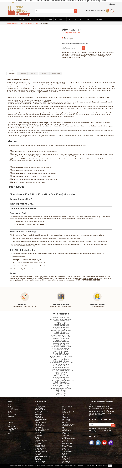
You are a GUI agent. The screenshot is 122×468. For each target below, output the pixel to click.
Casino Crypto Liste (61, 382)
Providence (65, 440)
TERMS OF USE (13, 428)
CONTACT (11, 431)
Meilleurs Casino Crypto (61, 338)
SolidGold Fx (66, 450)
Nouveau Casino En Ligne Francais (61, 356)
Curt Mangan (39, 427)
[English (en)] (112, 10)
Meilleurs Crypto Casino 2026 (61, 369)
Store (10, 408)
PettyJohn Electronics (68, 438)
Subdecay (65, 456)
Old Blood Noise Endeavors (70, 434)
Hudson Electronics (41, 461)
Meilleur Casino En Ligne (61, 321)
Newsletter (13, 411)
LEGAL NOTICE (13, 427)
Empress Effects (40, 447)
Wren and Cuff (66, 463)
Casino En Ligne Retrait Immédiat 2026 (61, 371)
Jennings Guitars (67, 406)
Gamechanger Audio (41, 451)
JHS (63, 408)
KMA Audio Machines (68, 413)
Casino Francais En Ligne (61, 375)
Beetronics (38, 411)
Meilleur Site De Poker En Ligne (61, 346)
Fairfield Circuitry (40, 448)
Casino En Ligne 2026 (61, 354)
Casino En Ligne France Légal (61, 388)
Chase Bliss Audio (41, 419)
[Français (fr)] (112, 7)
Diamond (38, 432)
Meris (63, 427)
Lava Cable (65, 414)
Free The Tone (39, 450)
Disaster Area (39, 434)
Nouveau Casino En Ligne (61, 353)
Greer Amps (38, 458)
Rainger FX (65, 442)
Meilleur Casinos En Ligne (61, 317)
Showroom (101, 11)
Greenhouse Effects (41, 456)
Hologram (38, 459)
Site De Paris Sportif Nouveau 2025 (61, 319)
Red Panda (65, 445)
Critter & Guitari (40, 426)
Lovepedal (65, 418)
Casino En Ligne (61, 322)
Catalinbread (39, 418)
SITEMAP (11, 430)
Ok (110, 465)
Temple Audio (66, 458)
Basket (10, 418)
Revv (63, 448)
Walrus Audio (66, 461)
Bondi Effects (39, 414)
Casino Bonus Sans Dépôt (61, 364)
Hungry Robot (39, 463)
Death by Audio (40, 430)
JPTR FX (65, 409)
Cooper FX (38, 424)
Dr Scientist (38, 435)
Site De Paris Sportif (61, 372)
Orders (11, 416)
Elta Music (38, 443)
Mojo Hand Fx (66, 430)
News (88, 11)
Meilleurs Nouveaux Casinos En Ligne (61, 362)
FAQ (9, 433)
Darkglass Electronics (42, 429)
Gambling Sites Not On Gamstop (61, 330)
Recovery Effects (67, 443)
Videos (93, 11)
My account (12, 414)
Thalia (64, 459)
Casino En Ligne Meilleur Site (61, 337)
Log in (113, 4)
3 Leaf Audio (39, 408)
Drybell (37, 437)
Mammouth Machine (68, 424)
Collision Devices (40, 422)
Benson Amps (39, 413)
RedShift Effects (67, 447)
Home (10, 406)
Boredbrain (38, 416)
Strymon (64, 455)
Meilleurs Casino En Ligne (61, 361)
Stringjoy (64, 453)
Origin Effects (66, 435)
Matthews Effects (67, 426)
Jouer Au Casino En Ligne (61, 387)
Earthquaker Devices (71, 32)
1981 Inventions (40, 406)
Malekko (64, 422)
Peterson (64, 437)
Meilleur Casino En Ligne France (61, 335)
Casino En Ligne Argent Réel (61, 383)
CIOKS (37, 421)
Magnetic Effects (67, 421)
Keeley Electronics (68, 411)
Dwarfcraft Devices (41, 440)
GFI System (38, 453)
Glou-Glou (38, 455)
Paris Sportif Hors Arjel (61, 351)
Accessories (13, 409)
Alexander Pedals (40, 409)
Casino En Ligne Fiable (61, 350)
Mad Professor (66, 419)
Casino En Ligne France (61, 324)
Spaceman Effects (67, 451)
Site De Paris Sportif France (61, 348)
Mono (63, 432)
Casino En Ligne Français (61, 359)
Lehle (63, 416)
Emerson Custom (40, 445)
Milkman (64, 429)
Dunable (37, 438)
